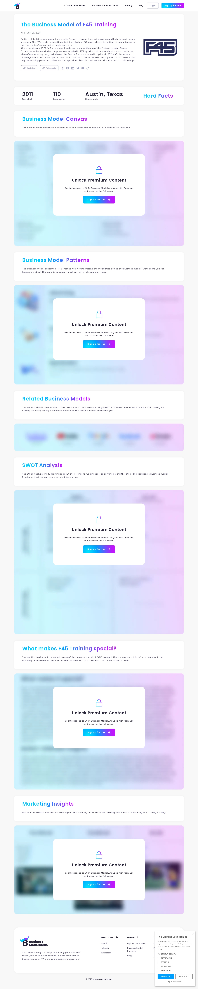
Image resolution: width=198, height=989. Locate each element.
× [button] (193, 934)
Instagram (106, 952)
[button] (175, 981)
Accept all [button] (165, 976)
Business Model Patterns (105, 5)
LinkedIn (105, 948)
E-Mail (104, 943)
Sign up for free (172, 5)
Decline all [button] (184, 976)
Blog (140, 5)
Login (153, 5)
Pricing (128, 5)
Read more (167, 949)
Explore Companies (74, 5)
